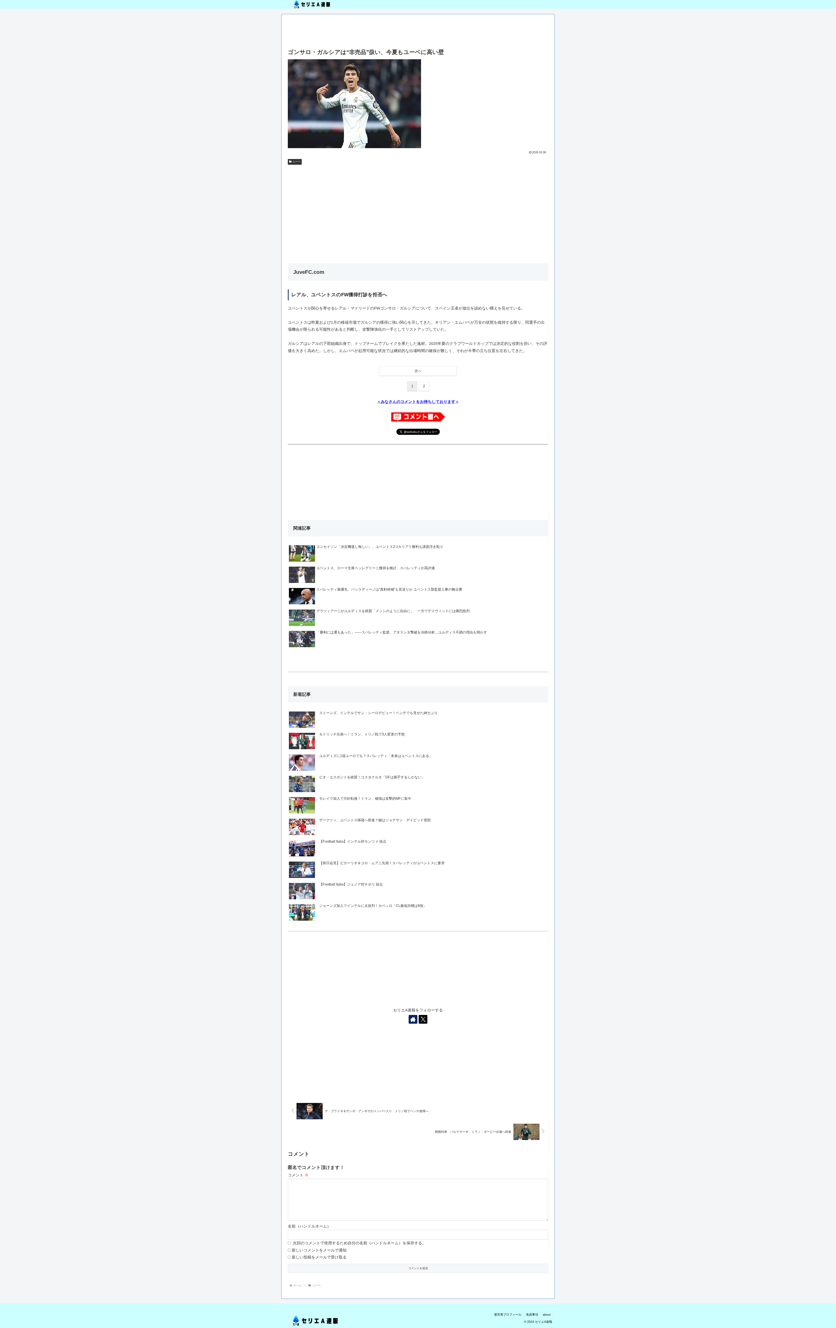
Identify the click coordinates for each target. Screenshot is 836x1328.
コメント (298, 1175)
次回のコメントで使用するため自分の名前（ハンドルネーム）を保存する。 (359, 1243)
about (547, 1314)
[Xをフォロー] (423, 1019)
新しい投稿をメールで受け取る (319, 1257)
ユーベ (296, 161)
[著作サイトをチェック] (413, 1019)
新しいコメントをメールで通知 (319, 1250)
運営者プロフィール (507, 1314)
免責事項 (532, 1314)
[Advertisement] (418, 32)
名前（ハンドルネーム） (309, 1226)
